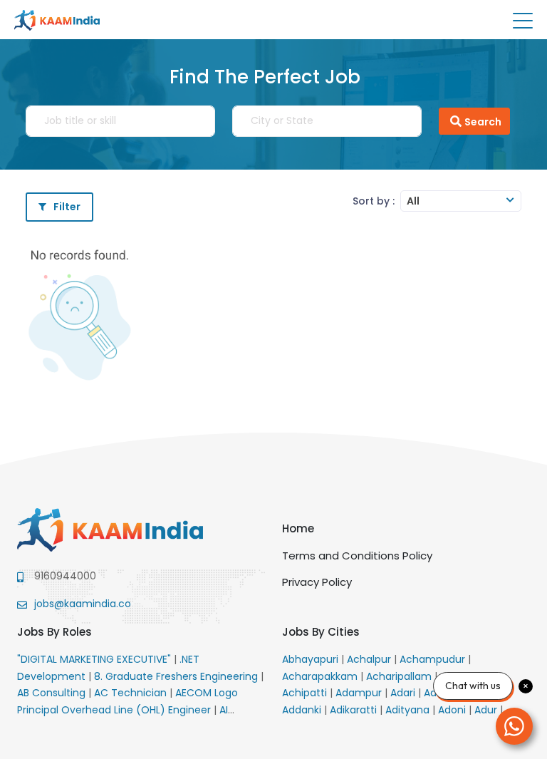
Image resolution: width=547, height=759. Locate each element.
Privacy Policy (317, 581)
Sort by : (374, 201)
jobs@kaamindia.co (82, 604)
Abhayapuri (311, 659)
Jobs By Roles (54, 631)
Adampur (360, 693)
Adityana (408, 710)
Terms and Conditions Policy (357, 555)
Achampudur (434, 659)
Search (482, 122)
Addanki (303, 710)
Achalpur (370, 659)
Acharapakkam (321, 676)
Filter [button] (66, 207)
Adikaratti (355, 710)
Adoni (453, 710)
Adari (404, 693)
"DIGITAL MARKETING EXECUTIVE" (95, 659)
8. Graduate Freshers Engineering (177, 676)
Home (298, 528)
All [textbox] (413, 201)
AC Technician (132, 693)
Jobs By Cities (321, 631)
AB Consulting (52, 693)
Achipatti (306, 693)
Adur (487, 710)
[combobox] (460, 201)
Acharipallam (400, 676)
